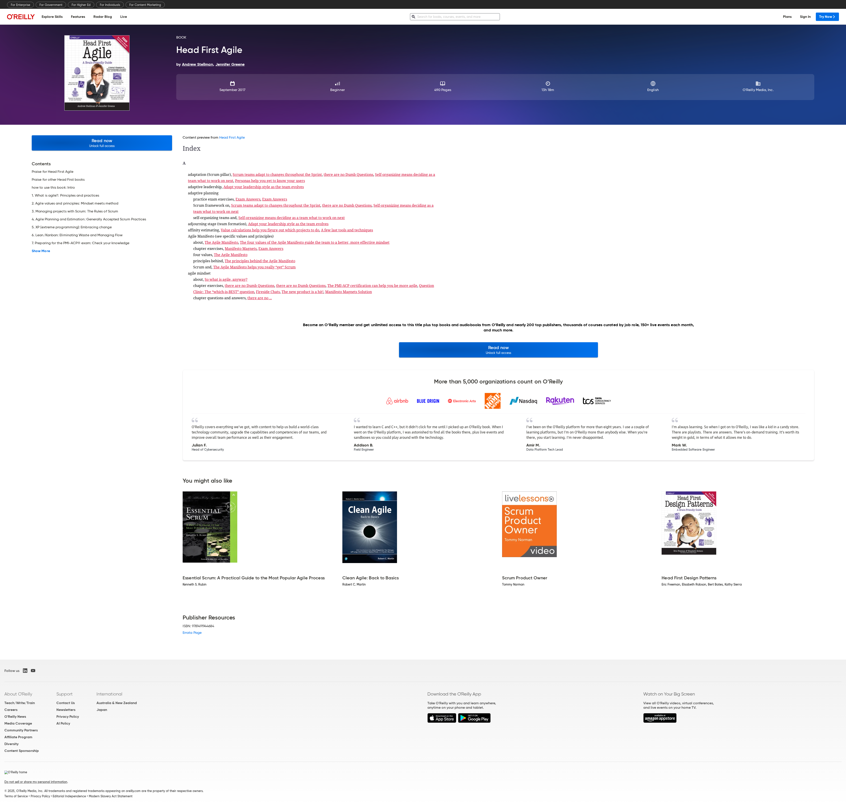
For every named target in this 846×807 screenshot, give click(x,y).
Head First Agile (232, 137)
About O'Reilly (18, 694)
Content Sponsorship (21, 750)
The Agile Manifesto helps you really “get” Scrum (254, 267)
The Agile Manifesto (221, 242)
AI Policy (63, 723)
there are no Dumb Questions (348, 174)
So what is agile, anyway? (226, 279)
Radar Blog (102, 16)
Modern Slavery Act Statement (110, 796)
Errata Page (192, 632)
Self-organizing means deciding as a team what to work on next (291, 217)
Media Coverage (18, 723)
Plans (787, 16)
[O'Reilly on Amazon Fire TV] (660, 721)
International (109, 694)
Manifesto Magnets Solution (348, 291)
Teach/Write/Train (19, 703)
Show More (41, 251)
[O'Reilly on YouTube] (33, 670)
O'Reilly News (15, 716)
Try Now (825, 16)
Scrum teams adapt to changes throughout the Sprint (277, 174)
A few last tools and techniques (347, 230)
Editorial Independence (69, 796)
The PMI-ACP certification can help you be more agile (372, 285)
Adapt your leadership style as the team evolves (263, 186)
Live (123, 16)
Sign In (805, 16)
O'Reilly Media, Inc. (758, 90)
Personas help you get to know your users (270, 180)
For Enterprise (20, 5)
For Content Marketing (145, 5)
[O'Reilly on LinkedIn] (25, 670)
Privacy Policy (67, 716)
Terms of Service (16, 796)
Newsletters (65, 709)
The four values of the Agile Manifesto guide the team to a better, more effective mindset (315, 242)
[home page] (21, 16)
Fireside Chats (268, 291)
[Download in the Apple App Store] (441, 721)
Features (78, 16)
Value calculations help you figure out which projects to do (270, 230)
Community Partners (21, 730)
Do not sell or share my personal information (35, 782)
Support (64, 694)
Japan (101, 709)
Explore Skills (52, 16)
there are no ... (259, 298)
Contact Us (65, 703)
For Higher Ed (81, 5)
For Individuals (110, 5)
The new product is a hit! (302, 291)
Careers (10, 709)
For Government (50, 5)
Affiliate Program (18, 737)
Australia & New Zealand (116, 703)
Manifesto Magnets (241, 248)
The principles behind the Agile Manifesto (260, 260)
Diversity (11, 744)
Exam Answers (248, 199)
